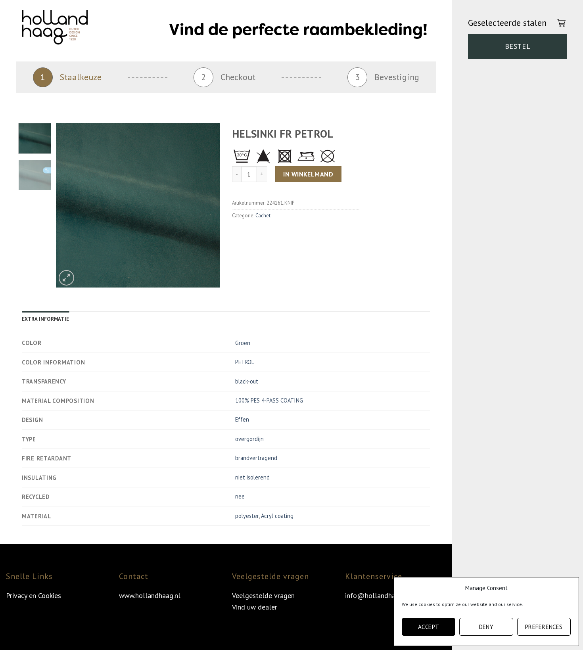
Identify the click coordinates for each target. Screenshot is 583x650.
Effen (242, 419)
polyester (247, 516)
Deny (486, 627)
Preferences (544, 627)
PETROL (244, 362)
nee (240, 496)
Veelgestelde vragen (263, 595)
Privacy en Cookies (33, 595)
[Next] (207, 205)
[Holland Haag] (61, 30)
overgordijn (249, 439)
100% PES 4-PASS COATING (269, 400)
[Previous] (69, 205)
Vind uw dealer (254, 607)
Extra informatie (45, 319)
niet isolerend (252, 477)
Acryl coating (277, 516)
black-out (246, 381)
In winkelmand (308, 174)
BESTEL (517, 46)
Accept (428, 627)
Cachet (262, 215)
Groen (242, 343)
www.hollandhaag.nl (149, 595)
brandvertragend (256, 458)
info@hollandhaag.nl (377, 595)
